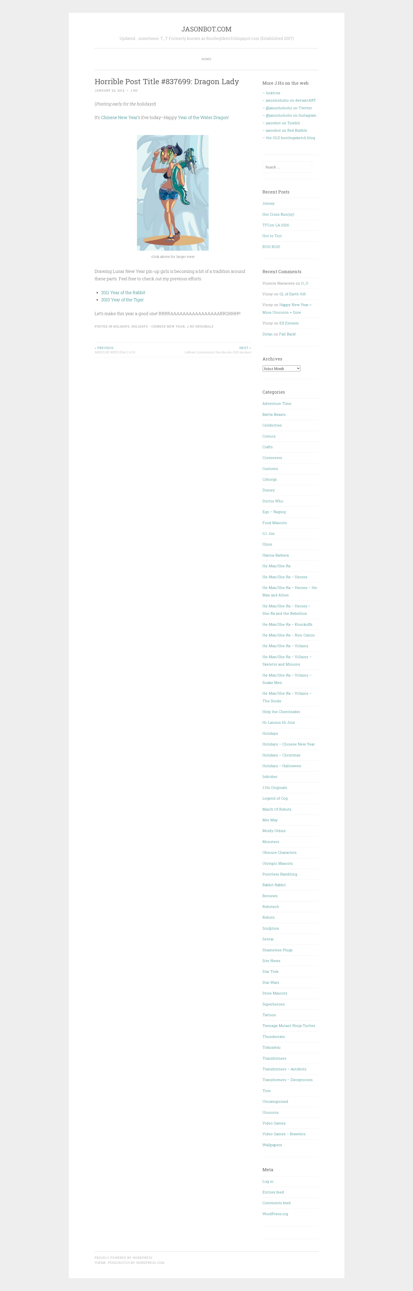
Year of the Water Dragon (203, 117)
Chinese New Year (119, 117)
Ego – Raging (274, 511)
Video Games (274, 1123)
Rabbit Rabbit (274, 884)
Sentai (268, 939)
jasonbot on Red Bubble (286, 130)
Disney (268, 490)
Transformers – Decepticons (287, 1079)
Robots (268, 917)
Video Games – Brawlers (283, 1133)
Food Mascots (274, 522)
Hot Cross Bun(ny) (278, 214)
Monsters (270, 841)
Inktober (269, 776)
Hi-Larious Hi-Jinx (278, 722)
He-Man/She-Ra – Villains (285, 645)
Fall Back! (287, 334)
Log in (267, 1181)
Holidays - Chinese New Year (158, 326)
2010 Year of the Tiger (122, 299)
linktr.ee (273, 92)
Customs (270, 468)
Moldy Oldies (274, 830)
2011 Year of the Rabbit (123, 292)
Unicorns (270, 1112)
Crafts (267, 446)
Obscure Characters (279, 852)
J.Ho (134, 90)
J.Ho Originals (200, 326)
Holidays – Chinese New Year (288, 744)
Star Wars (270, 982)
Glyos (267, 544)
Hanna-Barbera (275, 555)
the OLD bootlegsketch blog (290, 137)
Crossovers (272, 457)
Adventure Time (276, 403)
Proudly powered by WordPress (123, 1258)
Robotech (270, 906)
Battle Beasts (274, 414)
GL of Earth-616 (292, 294)
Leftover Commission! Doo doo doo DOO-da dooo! (218, 350)
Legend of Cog (275, 798)
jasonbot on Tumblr (283, 122)
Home (206, 59)
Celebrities (272, 425)
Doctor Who (272, 501)
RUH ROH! (271, 246)
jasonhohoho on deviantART (291, 100)
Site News (271, 960)
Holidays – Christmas (281, 755)
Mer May (270, 819)
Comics (269, 436)
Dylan (267, 334)
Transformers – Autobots (284, 1069)
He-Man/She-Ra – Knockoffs (287, 624)
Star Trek (270, 971)
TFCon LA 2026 (275, 225)
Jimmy (268, 203)
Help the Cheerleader (281, 711)
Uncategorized (275, 1101)
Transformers (274, 1058)
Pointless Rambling (279, 874)
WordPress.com (150, 1263)
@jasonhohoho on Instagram (291, 115)
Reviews (269, 895)
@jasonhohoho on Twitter (289, 107)
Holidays (121, 326)
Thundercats (273, 1036)
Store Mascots (274, 993)
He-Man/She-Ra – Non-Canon (288, 635)
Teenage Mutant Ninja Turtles (288, 1025)
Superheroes (273, 1004)
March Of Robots (276, 809)
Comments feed (276, 1202)
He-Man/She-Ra (276, 565)
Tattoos (269, 1014)
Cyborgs (269, 479)
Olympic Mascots (277, 863)
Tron (266, 1090)
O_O (304, 283)
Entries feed (273, 1192)
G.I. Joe (268, 533)
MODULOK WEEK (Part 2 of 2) (115, 350)
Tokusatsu (271, 1047)
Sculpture (270, 928)
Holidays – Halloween (281, 765)
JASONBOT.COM (206, 29)
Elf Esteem (289, 323)
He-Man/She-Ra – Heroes (284, 576)
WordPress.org (275, 1213)
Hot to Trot (272, 235)
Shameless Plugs (277, 949)
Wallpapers (272, 1144)
